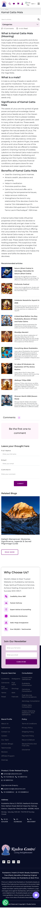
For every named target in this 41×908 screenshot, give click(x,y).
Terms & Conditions (29, 724)
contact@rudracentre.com (12, 774)
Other (6, 9)
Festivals (15, 697)
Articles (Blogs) (7, 744)
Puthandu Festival (21, 284)
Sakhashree (5, 728)
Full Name (6, 451)
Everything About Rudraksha (26, 348)
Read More (19, 550)
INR (32, 4)
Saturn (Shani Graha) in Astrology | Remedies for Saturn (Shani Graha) (24, 271)
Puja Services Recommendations (29, 696)
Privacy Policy (27, 728)
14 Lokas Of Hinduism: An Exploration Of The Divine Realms (24, 366)
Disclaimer (26, 750)
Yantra (3, 693)
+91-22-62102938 (4, 820)
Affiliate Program (8, 756)
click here (32, 897)
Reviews (4, 752)
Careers (4, 736)
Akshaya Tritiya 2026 (22, 380)
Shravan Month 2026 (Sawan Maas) (25, 397)
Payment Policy (28, 736)
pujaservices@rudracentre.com (14, 789)
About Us (4, 724)
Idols (13, 693)
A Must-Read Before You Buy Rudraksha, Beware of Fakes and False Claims (25, 318)
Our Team (5, 740)
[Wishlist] (14, 4)
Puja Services (4, 688)
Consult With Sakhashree (27, 678)
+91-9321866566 (18, 820)
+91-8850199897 (31, 820)
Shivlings (15, 689)
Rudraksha (5, 679)
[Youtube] (9, 861)
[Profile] (22, 4)
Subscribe (21, 662)
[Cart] (18, 4)
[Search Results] (10, 4)
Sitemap (4, 760)
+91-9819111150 (22, 777)
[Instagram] (13, 861)
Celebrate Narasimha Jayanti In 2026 (26, 301)
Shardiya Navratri (21, 332)
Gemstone (5, 683)
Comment (6, 470)
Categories (7, 24)
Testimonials (6, 748)
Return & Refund (28, 740)
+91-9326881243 (8, 792)
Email (4, 460)
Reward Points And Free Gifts (29, 745)
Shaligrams (16, 679)
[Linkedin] (18, 861)
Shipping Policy (28, 732)
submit (20, 483)
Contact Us (5, 732)
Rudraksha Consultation (27, 684)
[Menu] (39, 4)
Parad (3, 697)
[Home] (4, 4)
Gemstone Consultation (27, 690)
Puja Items (14, 683)
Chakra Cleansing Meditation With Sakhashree (28, 712)
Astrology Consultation (31, 701)
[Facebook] (3, 861)
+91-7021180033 (8, 777)
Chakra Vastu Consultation (27, 706)
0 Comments (9, 28)
